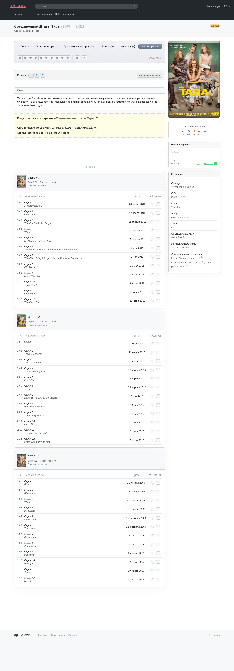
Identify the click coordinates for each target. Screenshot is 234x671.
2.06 (19, 385)
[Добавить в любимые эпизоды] (152, 204)
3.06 (19, 246)
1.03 (19, 499)
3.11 (19, 290)
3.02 (19, 211)
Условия (72, 635)
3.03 (19, 220)
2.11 (19, 429)
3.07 (19, 255)
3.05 (19, 237)
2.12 (19, 438)
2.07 (19, 394)
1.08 (19, 542)
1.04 (19, 507)
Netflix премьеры (64, 13)
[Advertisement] (89, 151)
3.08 (19, 264)
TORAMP (18, 6)
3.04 (19, 229)
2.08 (19, 403)
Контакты (43, 635)
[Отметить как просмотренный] (158, 204)
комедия (176, 217)
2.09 (19, 412)
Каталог (18, 13)
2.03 (19, 359)
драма (185, 217)
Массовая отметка (149, 75)
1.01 (19, 481)
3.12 (19, 299)
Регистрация (213, 6)
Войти (226, 6)
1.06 (19, 525)
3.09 (19, 273)
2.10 (19, 421)
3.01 (19, 202)
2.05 (19, 377)
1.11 (19, 569)
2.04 (19, 368)
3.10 (19, 281)
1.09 (19, 551)
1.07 (19, 534)
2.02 (19, 350)
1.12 (19, 578)
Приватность (58, 635)
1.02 (19, 490)
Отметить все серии (37, 185)
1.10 (19, 560)
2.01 (19, 341)
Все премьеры (44, 13)
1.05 (19, 516)
